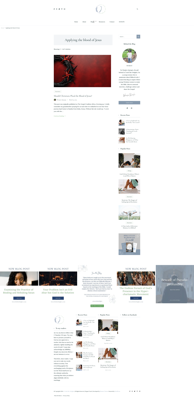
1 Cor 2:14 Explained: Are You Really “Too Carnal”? (89, 322)
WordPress (117, 391)
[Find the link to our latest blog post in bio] (97, 284)
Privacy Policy (66, 395)
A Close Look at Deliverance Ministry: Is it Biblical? (129, 227)
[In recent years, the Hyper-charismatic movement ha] (136, 284)
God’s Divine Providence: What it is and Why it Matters (129, 175)
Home (76, 21)
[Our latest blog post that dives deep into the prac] (19, 284)
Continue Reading (59, 116)
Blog (92, 21)
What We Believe (58, 395)
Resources (102, 21)
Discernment (57, 91)
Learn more (129, 102)
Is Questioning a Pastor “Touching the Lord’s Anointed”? (132, 131)
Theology (129, 170)
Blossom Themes (104, 391)
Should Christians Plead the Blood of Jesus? (73, 96)
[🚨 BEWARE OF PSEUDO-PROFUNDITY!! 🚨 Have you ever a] (175, 284)
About (84, 21)
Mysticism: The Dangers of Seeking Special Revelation (129, 201)
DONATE (122, 21)
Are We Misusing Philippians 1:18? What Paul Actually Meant (132, 140)
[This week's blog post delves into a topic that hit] (58, 284)
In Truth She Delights (68, 391)
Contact (112, 21)
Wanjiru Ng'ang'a (61, 100)
